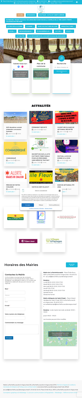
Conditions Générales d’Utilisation (36, 208)
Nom (6, 301)
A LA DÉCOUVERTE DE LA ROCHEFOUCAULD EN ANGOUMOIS (47, 36)
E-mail (7, 305)
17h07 (69, 189)
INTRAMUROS (31, 15)
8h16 (18, 189)
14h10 (70, 160)
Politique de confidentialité (27, 387)
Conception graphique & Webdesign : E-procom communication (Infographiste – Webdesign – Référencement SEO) (40, 392)
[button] (59, 191)
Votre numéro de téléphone (14, 314)
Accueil (20, 15)
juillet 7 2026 (62, 131)
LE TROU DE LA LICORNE (14, 26)
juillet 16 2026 (12, 133)
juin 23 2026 (62, 160)
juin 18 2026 (11, 160)
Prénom (7, 295)
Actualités (20, 36)
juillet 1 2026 (37, 162)
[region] (41, 51)
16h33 (44, 129)
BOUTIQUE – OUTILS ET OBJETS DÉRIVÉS (51, 15)
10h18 (44, 162)
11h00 (70, 131)
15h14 (18, 160)
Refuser (41, 205)
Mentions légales (48, 208)
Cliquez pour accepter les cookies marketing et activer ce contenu (20, 74)
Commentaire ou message (14, 322)
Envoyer (9, 338)
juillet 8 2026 (37, 129)
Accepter (27, 205)
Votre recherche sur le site (61, 71)
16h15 (19, 133)
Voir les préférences (54, 205)
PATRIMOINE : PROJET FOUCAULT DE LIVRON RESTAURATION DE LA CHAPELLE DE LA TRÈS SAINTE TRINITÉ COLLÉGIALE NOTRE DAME (39, 20)
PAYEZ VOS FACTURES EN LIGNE (47, 26)
